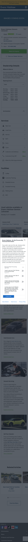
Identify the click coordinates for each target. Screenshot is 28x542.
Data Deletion (5, 301)
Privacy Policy (22, 301)
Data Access (14, 301)
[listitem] (14, 267)
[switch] (22, 271)
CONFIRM (8, 296)
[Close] (25, 240)
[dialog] (14, 271)
